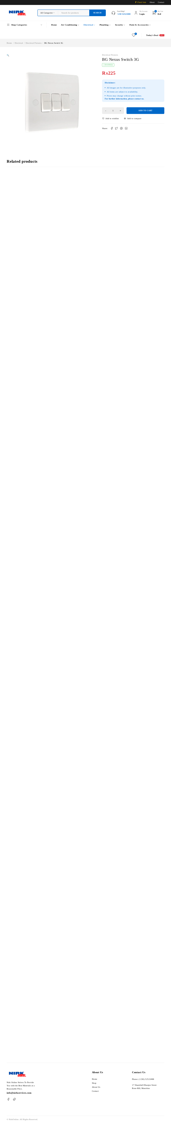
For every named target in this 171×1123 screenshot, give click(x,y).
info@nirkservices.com (19, 1092)
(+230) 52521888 (146, 1079)
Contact (161, 2)
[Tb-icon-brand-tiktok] (14, 1099)
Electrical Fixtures (34, 43)
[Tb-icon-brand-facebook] (8, 1099)
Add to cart (145, 111)
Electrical (19, 43)
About (152, 2)
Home (9, 43)
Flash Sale (141, 2)
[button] (8, 55)
